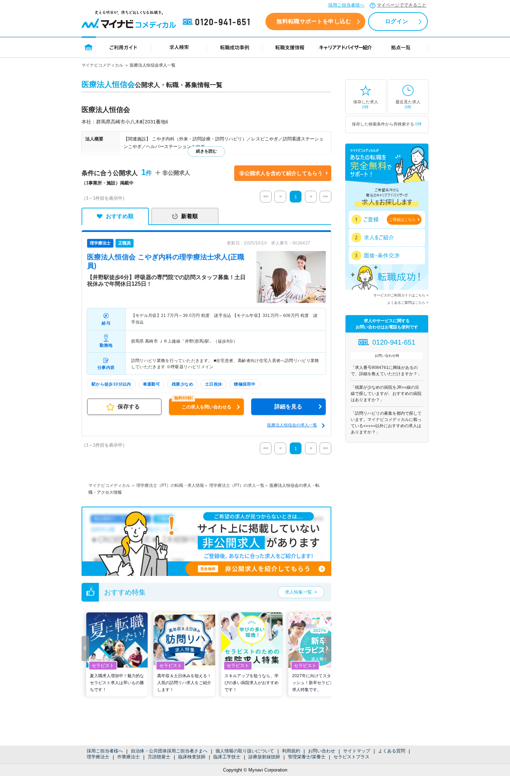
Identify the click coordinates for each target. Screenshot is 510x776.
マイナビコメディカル (102, 65)
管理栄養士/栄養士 (306, 756)
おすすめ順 (120, 216)
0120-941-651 (217, 22)
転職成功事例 (234, 47)
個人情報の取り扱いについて (244, 750)
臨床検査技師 (191, 756)
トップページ (89, 47)
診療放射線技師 (264, 756)
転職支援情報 (290, 47)
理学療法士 (98, 756)
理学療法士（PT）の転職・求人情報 (170, 485)
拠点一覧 (400, 47)
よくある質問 (391, 750)
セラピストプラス (351, 756)
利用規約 (291, 750)
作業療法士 (128, 756)
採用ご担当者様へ (346, 5)
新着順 (189, 216)
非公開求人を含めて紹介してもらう (281, 173)
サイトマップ (356, 750)
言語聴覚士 (159, 756)
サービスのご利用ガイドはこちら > (400, 295)
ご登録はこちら (402, 219)
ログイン (396, 21)
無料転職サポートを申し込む (314, 21)
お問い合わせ (321, 750)
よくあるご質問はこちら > (407, 302)
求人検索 (179, 47)
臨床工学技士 (226, 756)
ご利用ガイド (123, 47)
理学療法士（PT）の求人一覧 (236, 485)
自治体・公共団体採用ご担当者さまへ (169, 750)
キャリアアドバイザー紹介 (345, 47)
